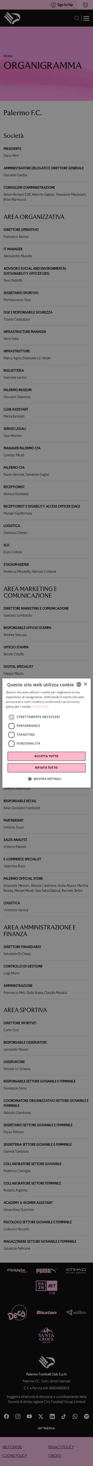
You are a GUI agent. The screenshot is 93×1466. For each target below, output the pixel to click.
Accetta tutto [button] (46, 756)
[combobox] (78, 684)
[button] (46, 779)
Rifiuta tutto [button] (46, 768)
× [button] (85, 684)
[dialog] (46, 733)
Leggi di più (40, 707)
